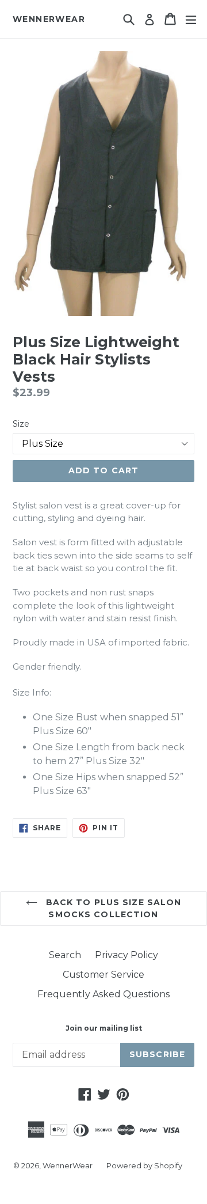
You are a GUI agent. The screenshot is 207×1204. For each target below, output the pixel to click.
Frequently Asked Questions (103, 994)
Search (65, 954)
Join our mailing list (104, 1028)
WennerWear (49, 19)
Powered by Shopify (144, 1165)
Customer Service (103, 974)
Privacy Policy (126, 954)
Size (21, 424)
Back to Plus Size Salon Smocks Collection (112, 908)
